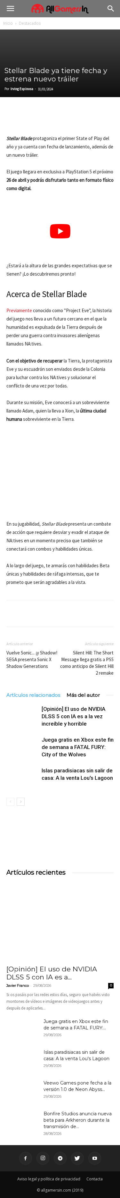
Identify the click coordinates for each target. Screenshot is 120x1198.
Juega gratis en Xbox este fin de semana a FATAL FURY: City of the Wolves (78, 747)
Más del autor (83, 695)
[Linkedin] (42, 119)
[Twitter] (27, 119)
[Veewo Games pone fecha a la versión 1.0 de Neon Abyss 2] (22, 1091)
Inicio (8, 23)
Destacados (30, 23)
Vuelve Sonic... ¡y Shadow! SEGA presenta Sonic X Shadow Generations (31, 659)
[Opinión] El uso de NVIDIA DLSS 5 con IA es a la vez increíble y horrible (73, 716)
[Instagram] (42, 1158)
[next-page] (21, 802)
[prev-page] (10, 802)
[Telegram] (71, 119)
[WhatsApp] (57, 119)
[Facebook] (12, 119)
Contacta (94, 1179)
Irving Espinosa (22, 89)
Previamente (19, 310)
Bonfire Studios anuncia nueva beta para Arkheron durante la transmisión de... (78, 1120)
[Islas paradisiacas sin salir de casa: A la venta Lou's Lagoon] (22, 778)
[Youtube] (94, 1158)
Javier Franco (17, 985)
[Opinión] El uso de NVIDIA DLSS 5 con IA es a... (51, 973)
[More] (86, 119)
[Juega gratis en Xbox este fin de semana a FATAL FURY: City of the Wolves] (22, 747)
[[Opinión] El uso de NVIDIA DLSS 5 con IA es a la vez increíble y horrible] (22, 716)
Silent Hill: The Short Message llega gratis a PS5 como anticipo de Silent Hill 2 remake (87, 663)
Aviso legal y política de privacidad (48, 1179)
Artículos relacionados (33, 695)
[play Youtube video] (60, 231)
